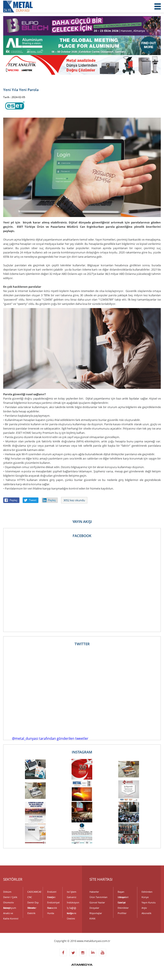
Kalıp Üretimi (71, 914)
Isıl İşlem (71, 891)
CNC (29, 897)
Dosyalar (94, 907)
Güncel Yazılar (97, 902)
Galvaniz (71, 897)
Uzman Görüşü (122, 897)
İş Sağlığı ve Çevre (71, 908)
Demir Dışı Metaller (33, 903)
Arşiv (144, 907)
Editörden (147, 891)
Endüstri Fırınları (51, 892)
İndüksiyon (73, 902)
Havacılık (52, 907)
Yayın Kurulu (149, 902)
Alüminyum (9, 907)
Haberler (94, 891)
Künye (145, 897)
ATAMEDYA (81, 965)
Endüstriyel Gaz (53, 903)
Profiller (122, 913)
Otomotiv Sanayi (8, 903)
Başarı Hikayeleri (123, 892)
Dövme (31, 907)
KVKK (92, 918)
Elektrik (31, 913)
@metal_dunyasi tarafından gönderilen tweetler (50, 738)
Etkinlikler (123, 907)
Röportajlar (95, 913)
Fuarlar (121, 902)
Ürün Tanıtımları (98, 897)
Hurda (50, 913)
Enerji (50, 897)
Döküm (7, 891)
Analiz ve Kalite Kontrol (10, 914)
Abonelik (146, 913)
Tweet (32, 500)
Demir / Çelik (10, 897)
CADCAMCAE (33, 891)
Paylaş (13, 500)
